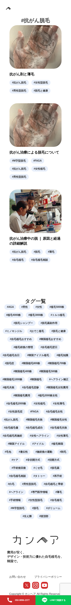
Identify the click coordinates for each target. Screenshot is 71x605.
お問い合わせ (17, 576)
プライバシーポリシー (48, 576)
